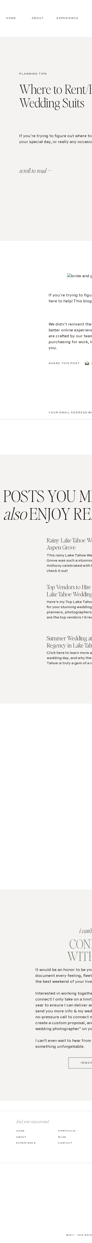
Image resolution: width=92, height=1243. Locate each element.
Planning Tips (33, 74)
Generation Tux (64, 529)
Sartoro (76, 401)
